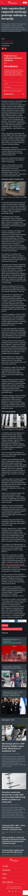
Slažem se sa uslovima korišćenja (14, 90)
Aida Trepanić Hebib (7, 41)
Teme (4, 878)
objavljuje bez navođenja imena (14, 564)
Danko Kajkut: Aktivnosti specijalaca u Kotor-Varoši (12, 667)
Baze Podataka (7, 882)
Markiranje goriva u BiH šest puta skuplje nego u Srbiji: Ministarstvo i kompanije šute (13, 747)
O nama (5, 866)
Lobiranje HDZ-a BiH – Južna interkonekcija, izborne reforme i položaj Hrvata (13, 693)
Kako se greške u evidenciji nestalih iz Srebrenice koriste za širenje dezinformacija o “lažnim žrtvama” (14, 840)
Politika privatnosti (18, 888)
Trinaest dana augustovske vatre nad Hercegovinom (13, 851)
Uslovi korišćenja (9, 888)
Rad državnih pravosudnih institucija (12, 629)
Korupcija (4, 625)
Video (25, 2)
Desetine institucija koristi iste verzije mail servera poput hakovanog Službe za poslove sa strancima (13, 797)
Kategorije (6, 870)
